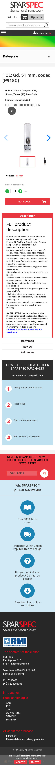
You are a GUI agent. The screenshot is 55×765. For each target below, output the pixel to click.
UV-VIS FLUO (13, 712)
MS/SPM (11, 719)
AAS (8, 702)
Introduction (11, 692)
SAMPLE (11, 716)
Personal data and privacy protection (25, 739)
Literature (11, 736)
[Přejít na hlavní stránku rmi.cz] (27, 7)
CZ (9, 17)
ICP (8, 706)
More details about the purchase (26, 375)
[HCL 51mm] (27, 153)
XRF (8, 709)
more (34, 758)
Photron (19, 176)
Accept (20, 762)
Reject (35, 762)
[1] (44, 473)
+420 (28, 490)
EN (15, 17)
